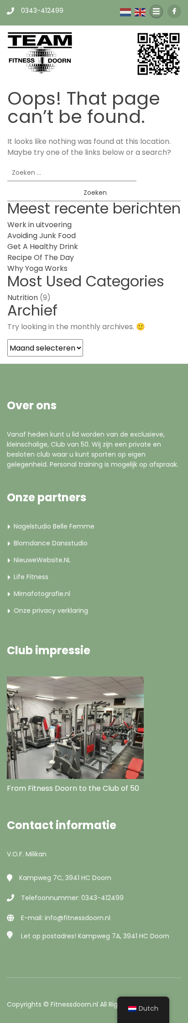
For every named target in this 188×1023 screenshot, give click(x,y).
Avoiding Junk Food (41, 235)
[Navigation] (156, 11)
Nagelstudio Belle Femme (54, 526)
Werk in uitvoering (39, 224)
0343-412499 (42, 10)
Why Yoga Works (37, 268)
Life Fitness (31, 576)
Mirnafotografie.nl (42, 593)
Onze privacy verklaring (51, 610)
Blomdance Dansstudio (51, 543)
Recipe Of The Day (40, 257)
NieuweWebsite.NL (42, 560)
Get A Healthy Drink (42, 246)
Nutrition (22, 297)
